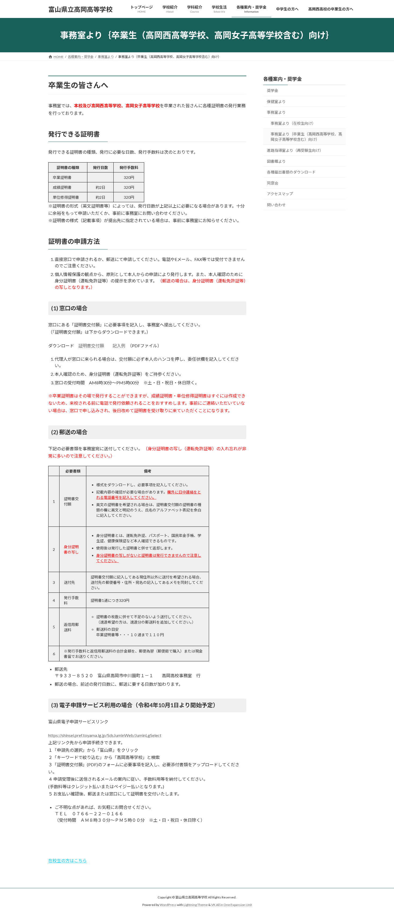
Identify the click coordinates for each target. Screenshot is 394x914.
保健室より (276, 101)
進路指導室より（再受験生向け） (295, 150)
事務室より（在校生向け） (293, 123)
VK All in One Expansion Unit (231, 905)
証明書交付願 (91, 345)
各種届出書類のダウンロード (291, 172)
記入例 (119, 345)
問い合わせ (276, 204)
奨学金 (272, 90)
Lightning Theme (196, 905)
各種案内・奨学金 (282, 79)
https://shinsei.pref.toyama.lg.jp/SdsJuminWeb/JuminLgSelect (104, 735)
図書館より (276, 161)
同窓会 (272, 183)
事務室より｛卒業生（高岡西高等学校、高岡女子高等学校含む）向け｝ (306, 137)
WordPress (168, 905)
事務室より (276, 112)
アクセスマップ (280, 194)
